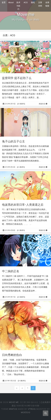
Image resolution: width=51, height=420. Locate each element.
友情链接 (47, 4)
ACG (26, 2)
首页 (4, 2)
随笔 (33, 2)
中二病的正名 (10, 271)
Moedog (25, 412)
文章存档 (40, 4)
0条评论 (22, 104)
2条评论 (22, 167)
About (11, 2)
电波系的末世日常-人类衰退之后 (22, 204)
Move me (14, 402)
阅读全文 (42, 104)
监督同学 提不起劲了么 (16, 78)
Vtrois (32, 409)
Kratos (13, 409)
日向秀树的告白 (12, 355)
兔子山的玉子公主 (13, 141)
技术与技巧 (18, 5)
